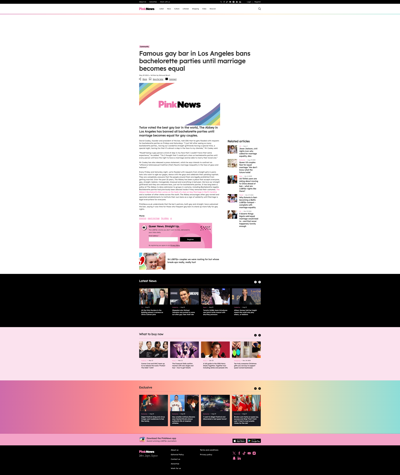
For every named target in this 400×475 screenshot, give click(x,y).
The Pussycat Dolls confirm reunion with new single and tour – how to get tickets (182, 366)
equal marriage (154, 218)
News (169, 9)
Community (144, 47)
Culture (176, 9)
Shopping (195, 9)
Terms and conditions (209, 450)
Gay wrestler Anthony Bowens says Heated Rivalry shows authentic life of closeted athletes (183, 420)
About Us (142, 2)
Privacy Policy (175, 245)
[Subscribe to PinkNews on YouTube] (249, 453)
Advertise (153, 2)
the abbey (165, 218)
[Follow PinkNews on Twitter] (234, 453)
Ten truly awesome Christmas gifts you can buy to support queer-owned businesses (245, 366)
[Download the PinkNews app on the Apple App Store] (239, 441)
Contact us (175, 459)
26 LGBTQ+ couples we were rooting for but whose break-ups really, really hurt (193, 260)
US (171, 218)
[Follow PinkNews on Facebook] (239, 453)
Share (144, 79)
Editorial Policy (177, 454)
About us (174, 450)
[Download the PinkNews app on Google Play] (254, 441)
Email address (156, 236)
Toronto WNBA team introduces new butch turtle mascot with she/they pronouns (215, 312)
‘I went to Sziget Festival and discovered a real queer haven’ (215, 418)
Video (204, 9)
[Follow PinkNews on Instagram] (254, 453)
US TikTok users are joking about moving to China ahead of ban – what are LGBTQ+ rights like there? (248, 184)
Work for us (176, 468)
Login (249, 2)
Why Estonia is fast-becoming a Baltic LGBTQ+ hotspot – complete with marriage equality (248, 202)
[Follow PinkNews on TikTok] (244, 453)
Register (257, 2)
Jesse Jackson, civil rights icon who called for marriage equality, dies (248, 152)
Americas (142, 218)
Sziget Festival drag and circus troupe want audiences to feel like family (153, 419)
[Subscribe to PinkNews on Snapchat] (234, 458)
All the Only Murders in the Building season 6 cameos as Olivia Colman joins (152, 312)
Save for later (158, 79)
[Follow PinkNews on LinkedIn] (240, 2)
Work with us (165, 2)
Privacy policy (206, 454)
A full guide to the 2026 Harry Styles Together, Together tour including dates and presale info (215, 366)
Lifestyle (186, 9)
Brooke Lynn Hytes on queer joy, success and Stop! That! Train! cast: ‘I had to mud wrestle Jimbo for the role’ (246, 420)
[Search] (259, 9)
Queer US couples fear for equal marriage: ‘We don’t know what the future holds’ (248, 167)
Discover (213, 9)
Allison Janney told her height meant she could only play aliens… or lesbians (245, 312)
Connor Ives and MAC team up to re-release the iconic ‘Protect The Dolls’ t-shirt (153, 366)
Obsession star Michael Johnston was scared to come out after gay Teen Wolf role (183, 312)
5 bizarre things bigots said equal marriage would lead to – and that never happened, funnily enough (248, 219)
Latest (161, 9)
